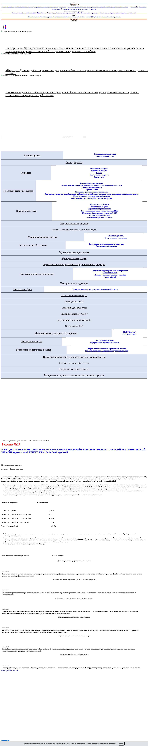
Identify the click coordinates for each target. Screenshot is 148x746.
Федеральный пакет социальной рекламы (105, 17)
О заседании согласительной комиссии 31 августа (78, 9)
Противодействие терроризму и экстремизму (49, 17)
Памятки (30, 17)
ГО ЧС (74, 15)
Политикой (112, 743)
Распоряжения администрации (110, 13)
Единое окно (74, 19)
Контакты (74, 20)
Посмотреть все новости (9, 670)
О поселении (74, 4)
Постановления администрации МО (67, 13)
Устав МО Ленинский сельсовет (44, 13)
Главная (3, 441)
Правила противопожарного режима (78, 17)
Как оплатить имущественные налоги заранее (17, 7)
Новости (74, 6)
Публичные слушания (128, 13)
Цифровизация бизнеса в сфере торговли (81, 7)
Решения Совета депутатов (90, 13)
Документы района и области (22, 13)
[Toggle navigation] (74, 2)
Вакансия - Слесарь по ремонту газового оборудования (116, 7)
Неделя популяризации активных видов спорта (50, 7)
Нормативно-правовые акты (74, 12)
